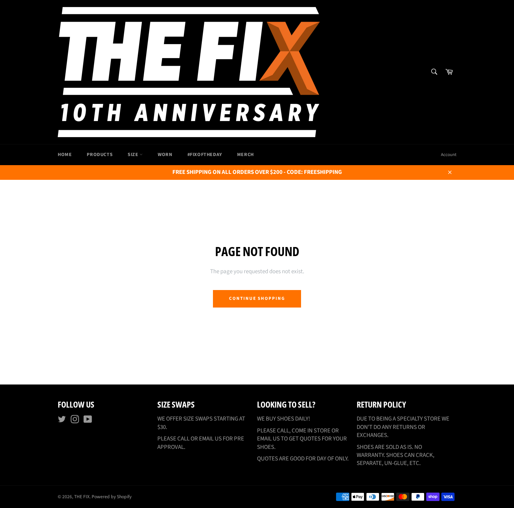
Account (448, 154)
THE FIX (82, 496)
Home (65, 154)
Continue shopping (257, 298)
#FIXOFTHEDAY (204, 154)
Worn (165, 154)
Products (100, 154)
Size (134, 154)
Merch (245, 154)
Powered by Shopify (111, 496)
